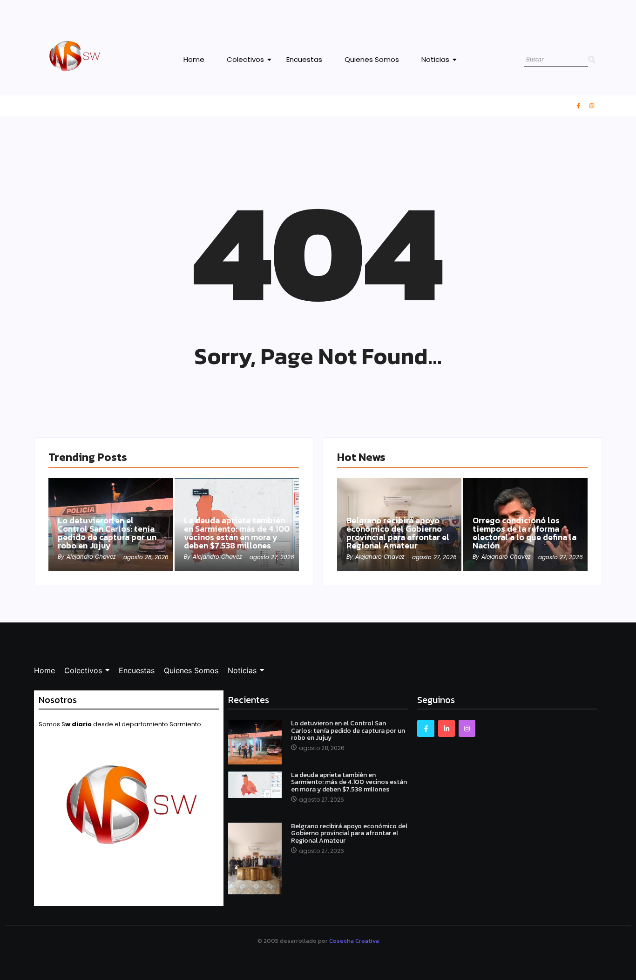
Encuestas (304, 59)
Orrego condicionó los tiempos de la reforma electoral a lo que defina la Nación (524, 533)
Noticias (435, 59)
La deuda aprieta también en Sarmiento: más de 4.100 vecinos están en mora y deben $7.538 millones (237, 533)
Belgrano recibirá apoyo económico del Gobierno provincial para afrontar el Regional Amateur (397, 533)
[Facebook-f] (578, 105)
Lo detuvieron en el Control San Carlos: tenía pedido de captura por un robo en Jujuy (107, 533)
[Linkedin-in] (446, 728)
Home (193, 59)
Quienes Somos (372, 59)
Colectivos (245, 59)
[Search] (591, 60)
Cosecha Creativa (354, 940)
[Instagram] (591, 105)
